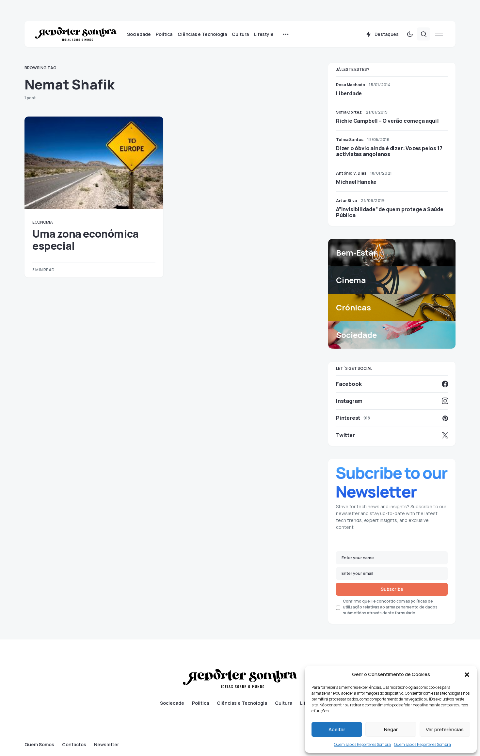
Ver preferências (445, 729)
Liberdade (349, 93)
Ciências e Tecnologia (242, 703)
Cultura (283, 703)
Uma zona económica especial (85, 240)
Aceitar (336, 729)
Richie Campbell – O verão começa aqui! (387, 120)
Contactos (74, 744)
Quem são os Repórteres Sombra (362, 744)
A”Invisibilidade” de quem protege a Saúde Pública (389, 212)
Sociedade (172, 703)
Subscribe (392, 589)
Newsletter (106, 744)
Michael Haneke (356, 181)
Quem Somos (39, 744)
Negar (391, 729)
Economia (42, 222)
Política (200, 703)
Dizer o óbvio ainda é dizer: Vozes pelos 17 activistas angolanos (389, 151)
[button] (467, 674)
